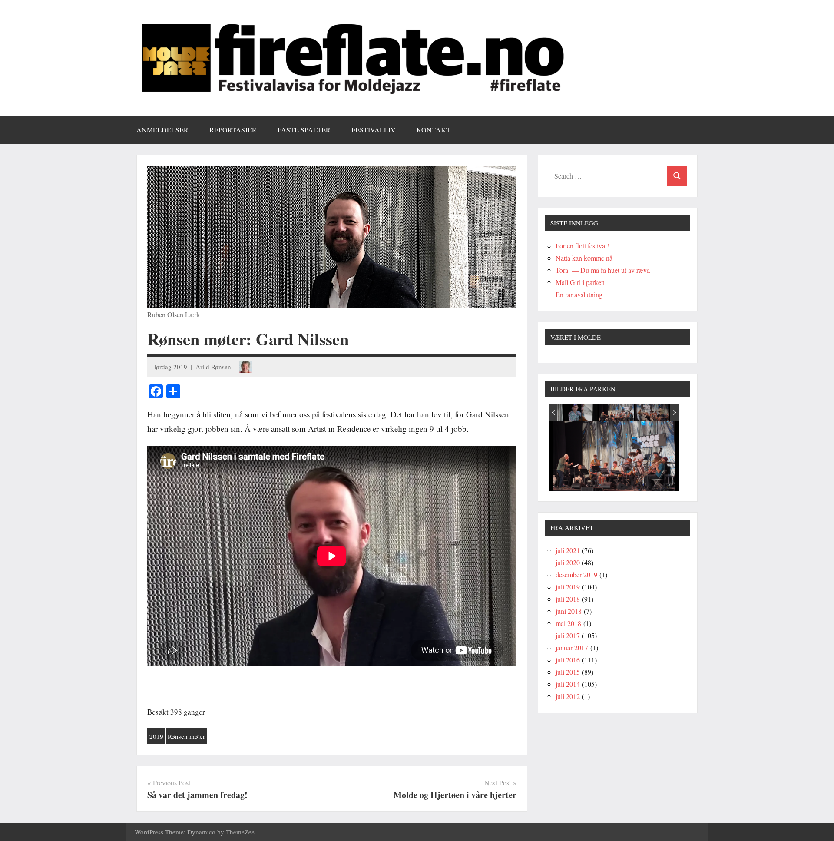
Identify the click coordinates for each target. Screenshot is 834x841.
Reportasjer (233, 129)
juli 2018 (568, 598)
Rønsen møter (186, 736)
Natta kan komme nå (584, 257)
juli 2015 (568, 671)
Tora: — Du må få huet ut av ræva (603, 270)
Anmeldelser (162, 129)
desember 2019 (576, 574)
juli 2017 (568, 635)
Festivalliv (373, 129)
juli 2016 (568, 659)
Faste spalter (304, 129)
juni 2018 (569, 611)
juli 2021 (568, 550)
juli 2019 (568, 586)
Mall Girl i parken (580, 282)
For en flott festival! (582, 245)
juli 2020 (568, 562)
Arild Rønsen (213, 366)
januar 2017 (572, 647)
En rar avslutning (579, 294)
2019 (156, 736)
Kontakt (433, 129)
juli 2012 (568, 696)
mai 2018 (568, 623)
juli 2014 (568, 684)
